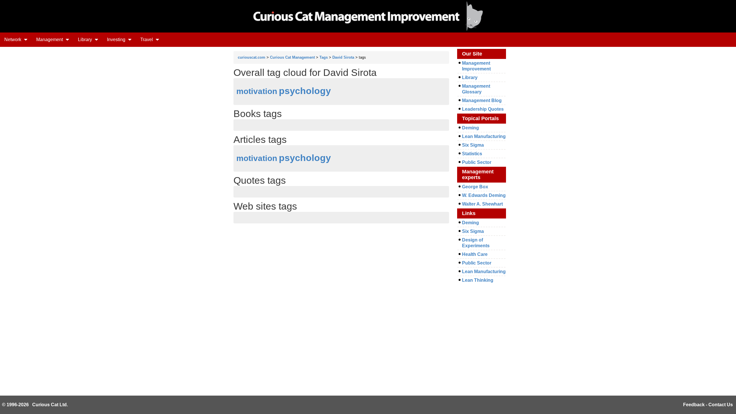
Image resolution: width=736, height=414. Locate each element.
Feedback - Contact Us (708, 404)
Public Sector (476, 162)
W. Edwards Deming (484, 195)
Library (85, 39)
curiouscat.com (251, 57)
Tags (323, 57)
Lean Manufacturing (484, 136)
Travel (147, 39)
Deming (470, 127)
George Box (475, 186)
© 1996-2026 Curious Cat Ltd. (35, 404)
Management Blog (482, 100)
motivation (256, 91)
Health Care (475, 254)
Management (50, 39)
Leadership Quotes (483, 109)
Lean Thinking (477, 280)
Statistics (472, 153)
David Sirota (343, 57)
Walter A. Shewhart (482, 204)
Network (13, 39)
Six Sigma (473, 145)
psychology (305, 91)
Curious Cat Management (292, 57)
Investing (116, 39)
